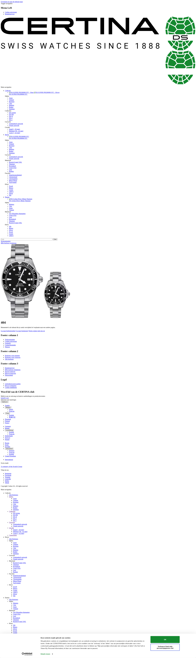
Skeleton (12, 109)
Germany (8, 426)
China (7, 413)
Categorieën (13, 535)
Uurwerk (12, 522)
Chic (10, 103)
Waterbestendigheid (15, 175)
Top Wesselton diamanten (17, 213)
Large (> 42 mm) (14, 133)
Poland (7, 439)
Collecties (12, 511)
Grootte (11, 528)
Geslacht (8, 343)
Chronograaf (13, 177)
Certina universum (11, 12)
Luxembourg (9, 430)
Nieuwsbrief (9, 375)
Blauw (11, 188)
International (9, 459)
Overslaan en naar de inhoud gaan (12, 2)
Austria (7, 405)
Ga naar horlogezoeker (8, 331)
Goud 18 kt (12, 168)
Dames (7, 197)
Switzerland (9, 448)
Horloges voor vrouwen (12, 357)
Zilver (11, 193)
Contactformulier (10, 345)
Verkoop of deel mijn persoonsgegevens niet (165, 647)
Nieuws (7, 347)
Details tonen (45, 654)
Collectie (8, 90)
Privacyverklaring (10, 386)
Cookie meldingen (11, 387)
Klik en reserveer (10, 373)
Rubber (11, 171)
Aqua (11, 98)
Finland (7, 421)
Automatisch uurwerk (16, 124)
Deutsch (11, 450)
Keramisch (12, 166)
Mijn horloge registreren (12, 370)
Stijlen (11, 497)
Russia (7, 443)
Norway (7, 438)
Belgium (8, 407)
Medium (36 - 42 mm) (16, 131)
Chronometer (13, 179)
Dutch (11, 409)
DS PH (11, 114)
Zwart (11, 186)
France (7, 423)
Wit (10, 195)
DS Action (12, 113)
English (11, 415)
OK (165, 639)
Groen (11, 190)
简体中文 (12, 417)
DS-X (11, 116)
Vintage (11, 100)
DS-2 (10, 118)
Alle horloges (9, 359)
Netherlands (9, 436)
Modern (11, 105)
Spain (7, 445)
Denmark (8, 419)
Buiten (11, 107)
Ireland (7, 428)
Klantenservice (9, 14)
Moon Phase (13, 180)
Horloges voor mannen (12, 355)
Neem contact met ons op (36, 331)
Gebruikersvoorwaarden (13, 384)
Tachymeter (13, 182)
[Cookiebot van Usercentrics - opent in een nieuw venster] (27, 654)
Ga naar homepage (22, 331)
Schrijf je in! (5, 398)
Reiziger (11, 101)
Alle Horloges (13, 495)
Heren (7, 135)
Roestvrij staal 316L (15, 162)
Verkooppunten (10, 339)
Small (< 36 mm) (14, 129)
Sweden (7, 447)
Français (11, 411)
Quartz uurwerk (14, 125)
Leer (10, 169)
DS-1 (10, 120)
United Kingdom (10, 456)
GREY (11, 191)
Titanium (12, 164)
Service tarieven (10, 371)
